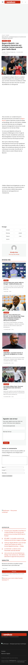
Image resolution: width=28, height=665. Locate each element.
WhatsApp (8, 233)
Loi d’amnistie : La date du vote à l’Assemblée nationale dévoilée (12, 549)
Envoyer (6, 442)
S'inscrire (14, 571)
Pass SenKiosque (21, 661)
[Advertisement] (14, 19)
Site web (4, 473)
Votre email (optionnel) (9, 426)
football (4, 40)
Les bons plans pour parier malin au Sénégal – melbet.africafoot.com (13, 283)
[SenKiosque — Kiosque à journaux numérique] (14, 646)
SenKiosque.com (12, 660)
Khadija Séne (13, 52)
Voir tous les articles (14, 254)
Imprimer (7, 239)
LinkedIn (20, 233)
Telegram (8, 236)
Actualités (6, 312)
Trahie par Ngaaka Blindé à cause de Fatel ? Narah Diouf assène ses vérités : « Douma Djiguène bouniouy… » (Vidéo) (15, 544)
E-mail (4, 470)
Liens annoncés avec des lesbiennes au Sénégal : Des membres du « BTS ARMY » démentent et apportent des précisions (14, 554)
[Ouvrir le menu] (2, 2)
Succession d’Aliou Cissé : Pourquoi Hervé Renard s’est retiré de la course (13, 388)
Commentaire (6, 455)
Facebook (8, 229)
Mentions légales (5, 653)
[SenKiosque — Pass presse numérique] (14, 518)
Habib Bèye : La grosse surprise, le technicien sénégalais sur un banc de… (13, 354)
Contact (3, 651)
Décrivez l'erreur (7, 431)
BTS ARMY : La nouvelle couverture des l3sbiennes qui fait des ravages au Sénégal (15, 539)
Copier (20, 236)
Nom (3, 467)
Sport (9, 40)
